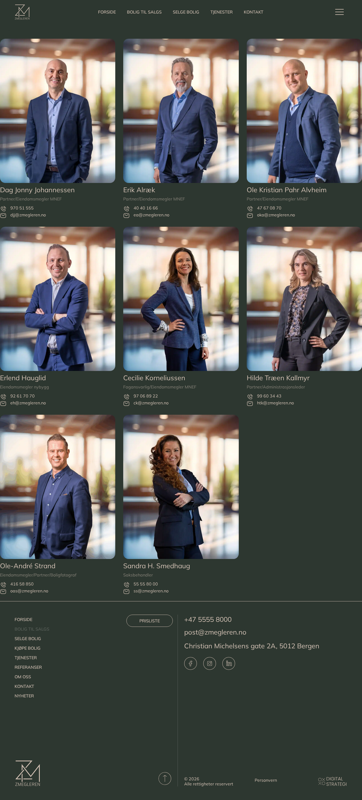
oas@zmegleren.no (29, 590)
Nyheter (24, 695)
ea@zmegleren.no (151, 214)
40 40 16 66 (146, 208)
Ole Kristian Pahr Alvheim (286, 189)
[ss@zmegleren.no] (126, 591)
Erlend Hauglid (23, 377)
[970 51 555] (3, 208)
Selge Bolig (186, 12)
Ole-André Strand (27, 565)
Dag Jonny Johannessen (37, 189)
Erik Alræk (139, 189)
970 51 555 (22, 208)
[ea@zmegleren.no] (126, 215)
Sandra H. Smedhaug (156, 565)
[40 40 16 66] (126, 208)
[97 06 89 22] (126, 396)
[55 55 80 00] (126, 584)
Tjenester (221, 12)
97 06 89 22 (146, 396)
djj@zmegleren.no (28, 214)
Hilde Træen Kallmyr (278, 377)
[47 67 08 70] (250, 208)
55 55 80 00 (146, 584)
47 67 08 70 (269, 208)
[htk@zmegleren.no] (250, 403)
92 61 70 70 (22, 396)
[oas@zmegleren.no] (3, 591)
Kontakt (253, 12)
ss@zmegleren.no (151, 590)
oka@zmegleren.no (276, 214)
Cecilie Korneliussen (154, 377)
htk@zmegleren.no (275, 402)
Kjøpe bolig (28, 648)
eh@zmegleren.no (28, 402)
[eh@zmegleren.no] (3, 403)
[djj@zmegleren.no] (3, 215)
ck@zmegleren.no (151, 402)
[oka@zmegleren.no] (250, 215)
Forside (107, 12)
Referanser (28, 667)
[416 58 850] (3, 584)
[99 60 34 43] (250, 396)
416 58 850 (22, 584)
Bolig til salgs (144, 12)
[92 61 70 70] (3, 396)
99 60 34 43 (269, 396)
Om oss (23, 676)
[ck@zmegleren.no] (126, 403)
